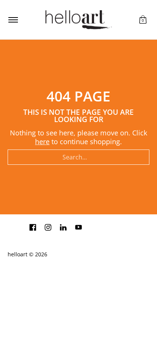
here (42, 141)
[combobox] (78, 157)
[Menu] (13, 19)
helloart (17, 254)
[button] (142, 19)
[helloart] (77, 19)
